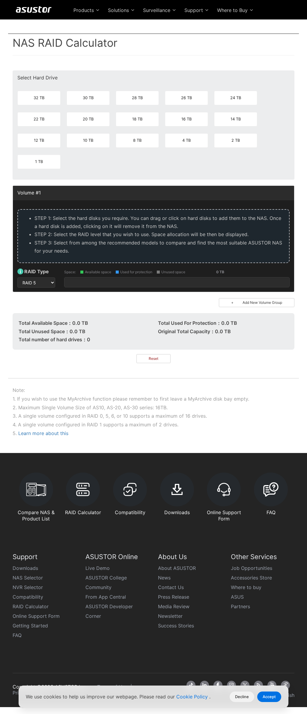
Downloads (25, 568)
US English (265, 25)
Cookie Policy (192, 697)
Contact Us (171, 587)
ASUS (237, 597)
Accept (269, 696)
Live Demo (97, 568)
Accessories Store (251, 578)
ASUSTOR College (106, 578)
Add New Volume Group (256, 302)
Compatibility (28, 597)
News (164, 578)
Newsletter (170, 616)
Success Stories (176, 626)
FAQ (17, 635)
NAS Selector (28, 578)
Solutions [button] (119, 10)
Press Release (173, 597)
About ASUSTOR (177, 568)
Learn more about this (43, 433)
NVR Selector (28, 587)
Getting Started (30, 626)
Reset (153, 358)
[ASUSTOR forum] (285, 685)
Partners (240, 606)
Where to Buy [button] (233, 10)
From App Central (105, 597)
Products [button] (84, 10)
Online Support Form (36, 616)
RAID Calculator (31, 606)
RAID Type (34, 271)
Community (98, 587)
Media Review (173, 606)
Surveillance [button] (157, 10)
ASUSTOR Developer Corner (109, 611)
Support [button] (194, 10)
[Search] (288, 24)
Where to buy (246, 587)
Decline (242, 696)
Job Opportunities (251, 568)
